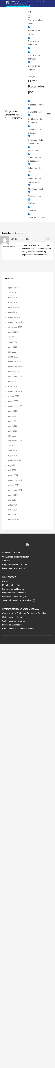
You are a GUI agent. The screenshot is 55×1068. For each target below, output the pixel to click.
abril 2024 (12, 381)
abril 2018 (12, 515)
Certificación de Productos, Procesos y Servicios (24, 613)
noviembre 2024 (15, 366)
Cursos (5, 581)
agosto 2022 (13, 411)
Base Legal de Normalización (15, 568)
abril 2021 (12, 436)
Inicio (4, 233)
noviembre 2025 (15, 322)
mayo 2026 (12, 297)
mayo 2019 (12, 465)
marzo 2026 (13, 302)
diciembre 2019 (14, 460)
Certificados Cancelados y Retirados (18, 628)
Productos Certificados (12, 625)
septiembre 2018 (15, 490)
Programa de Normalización (14, 564)
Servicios (6, 561)
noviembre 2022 (15, 406)
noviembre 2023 (15, 391)
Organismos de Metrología (14, 596)
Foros (10, 233)
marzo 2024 (13, 386)
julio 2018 (12, 500)
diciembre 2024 (14, 362)
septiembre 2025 (15, 327)
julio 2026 (12, 293)
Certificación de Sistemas (13, 617)
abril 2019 (12, 470)
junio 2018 (12, 505)
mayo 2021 (12, 431)
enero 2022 (12, 426)
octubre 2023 (13, 396)
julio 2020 (12, 446)
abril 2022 (12, 416)
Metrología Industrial (11, 585)
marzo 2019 (13, 475)
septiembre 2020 (15, 441)
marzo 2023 (13, 401)
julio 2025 (12, 337)
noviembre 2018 (15, 480)
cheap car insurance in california (35, 245)
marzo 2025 (13, 357)
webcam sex (33, 252)
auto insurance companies (33, 248)
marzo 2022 (13, 421)
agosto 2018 (13, 495)
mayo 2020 (12, 455)
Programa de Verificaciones (14, 593)
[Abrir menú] (48, 114)
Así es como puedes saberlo (18, 6)
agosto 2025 (13, 332)
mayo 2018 (12, 510)
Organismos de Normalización (15, 557)
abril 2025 (12, 352)
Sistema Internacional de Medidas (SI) (19, 600)
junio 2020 (12, 450)
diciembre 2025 (14, 317)
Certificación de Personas (13, 621)
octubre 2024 (13, 372)
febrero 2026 (13, 307)
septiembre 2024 (15, 376)
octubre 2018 (13, 485)
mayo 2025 (12, 347)
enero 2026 (12, 312)
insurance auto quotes (37, 255)
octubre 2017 (13, 519)
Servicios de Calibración (13, 589)
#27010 (48, 239)
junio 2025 (12, 342)
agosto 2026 (13, 288)
